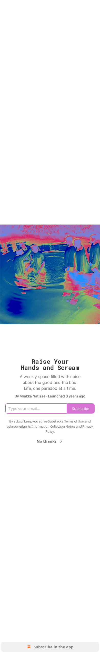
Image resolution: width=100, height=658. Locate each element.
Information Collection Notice (53, 426)
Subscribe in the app (54, 646)
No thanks (46, 441)
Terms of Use (74, 421)
